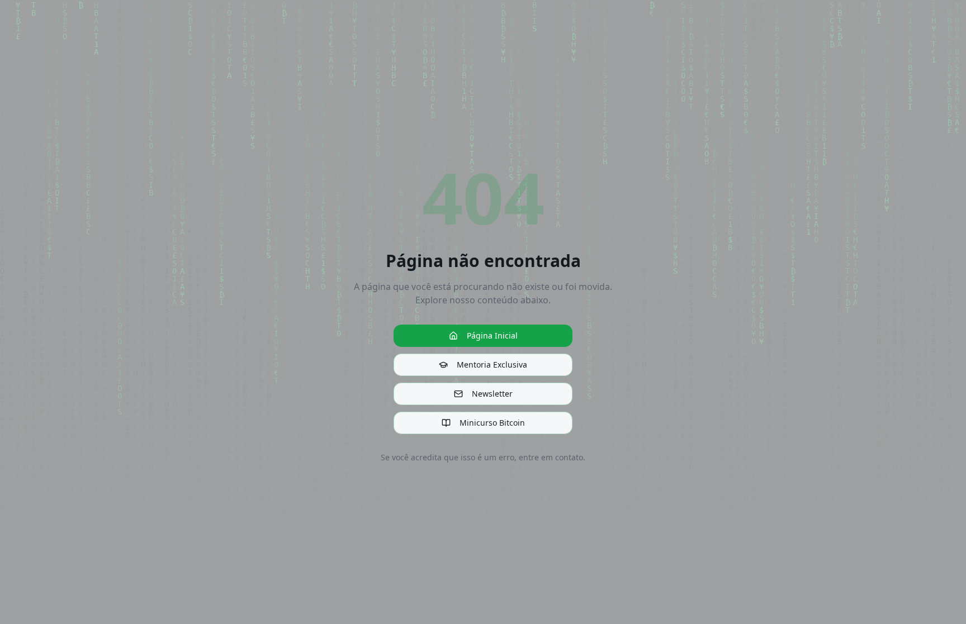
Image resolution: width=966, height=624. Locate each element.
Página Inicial (492, 335)
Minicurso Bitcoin (492, 422)
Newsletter (492, 393)
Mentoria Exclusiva (492, 364)
